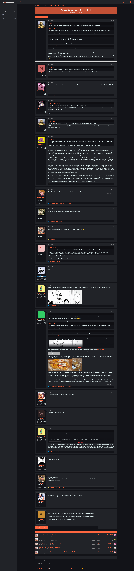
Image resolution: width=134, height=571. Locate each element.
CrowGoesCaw (41, 90)
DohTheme (104, 569)
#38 (113, 474)
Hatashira (112, 553)
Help (75, 568)
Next (45, 17)
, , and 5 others (61, 386)
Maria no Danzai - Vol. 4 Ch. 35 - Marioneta (49, 534)
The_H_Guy (41, 501)
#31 (113, 266)
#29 (113, 226)
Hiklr (113, 540)
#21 (113, 20)
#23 (113, 82)
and (54, 77)
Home (3, 8)
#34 (113, 392)
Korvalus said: (52, 67)
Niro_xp (112, 536)
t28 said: (50, 23)
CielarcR (41, 235)
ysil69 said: (51, 28)
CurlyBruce (41, 144)
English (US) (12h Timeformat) (42, 568)
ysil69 (41, 253)
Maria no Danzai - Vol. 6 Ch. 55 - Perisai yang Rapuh (51, 539)
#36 (113, 428)
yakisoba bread (100, 349)
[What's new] (130, 2)
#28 (113, 208)
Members (4, 18)
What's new (5, 14)
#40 (113, 510)
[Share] (112, 21)
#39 (113, 493)
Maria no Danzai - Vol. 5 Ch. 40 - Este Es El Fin (50, 543)
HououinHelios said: (53, 430)
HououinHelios (41, 319)
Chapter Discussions (54, 536)
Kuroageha (41, 108)
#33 (113, 311)
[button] (9, 15)
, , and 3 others (62, 113)
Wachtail (41, 418)
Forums (4, 11)
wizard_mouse (41, 293)
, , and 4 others (64, 183)
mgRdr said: (51, 121)
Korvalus (41, 29)
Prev (37, 17)
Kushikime (41, 465)
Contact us (52, 568)
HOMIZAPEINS (41, 217)
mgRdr (41, 72)
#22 (113, 64)
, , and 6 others (63, 58)
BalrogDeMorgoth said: (54, 103)
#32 (113, 285)
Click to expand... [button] (81, 347)
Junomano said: (52, 46)
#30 (113, 244)
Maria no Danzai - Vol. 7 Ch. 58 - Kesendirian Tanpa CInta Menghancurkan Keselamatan (59, 551)
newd (41, 483)
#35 (113, 410)
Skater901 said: (52, 35)
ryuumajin (41, 400)
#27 (113, 189)
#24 (113, 100)
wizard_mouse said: (53, 335)
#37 (113, 456)
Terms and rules (60, 568)
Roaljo (41, 519)
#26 (113, 136)
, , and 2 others (61, 203)
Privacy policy (69, 568)
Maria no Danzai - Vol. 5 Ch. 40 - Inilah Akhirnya (50, 547)
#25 (113, 118)
